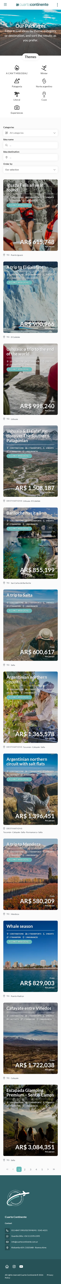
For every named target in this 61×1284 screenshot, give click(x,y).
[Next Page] (48, 1169)
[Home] (7, 1266)
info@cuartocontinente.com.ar (24, 1242)
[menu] (57, 5)
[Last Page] (53, 1169)
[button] (30, 169)
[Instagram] (14, 1266)
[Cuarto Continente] (17, 1197)
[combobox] (30, 157)
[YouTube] (21, 1266)
